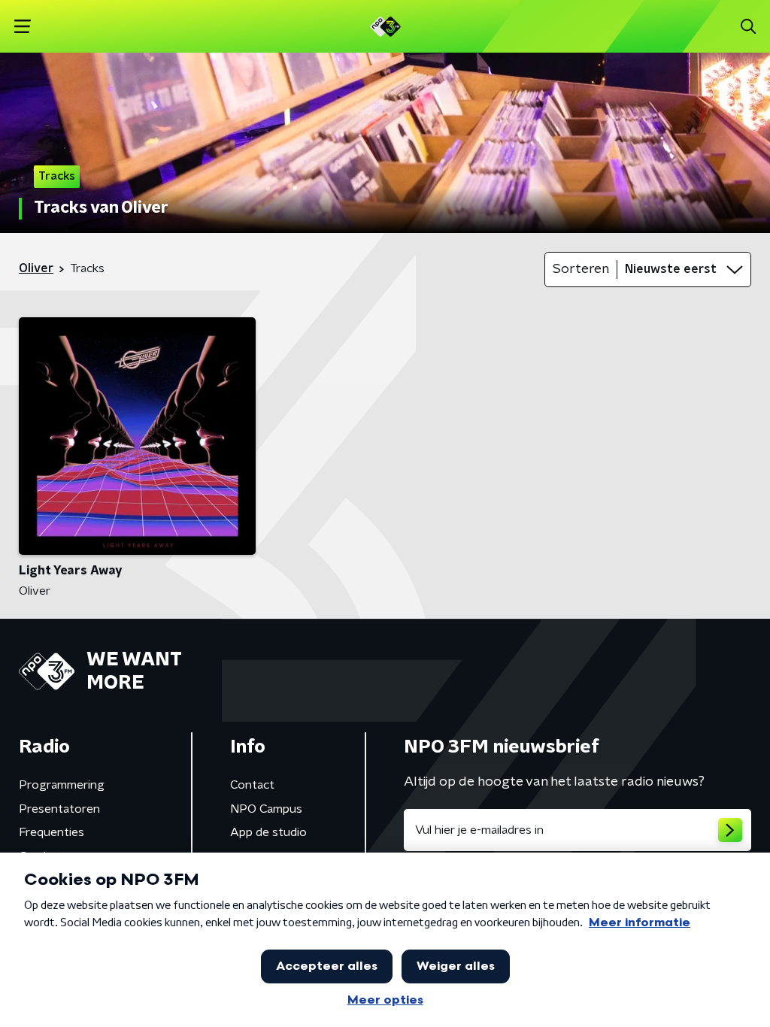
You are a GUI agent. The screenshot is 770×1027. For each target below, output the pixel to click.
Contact (252, 785)
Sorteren (581, 269)
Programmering (62, 785)
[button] (22, 27)
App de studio (268, 832)
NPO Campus (266, 809)
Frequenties (51, 832)
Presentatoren (59, 809)
